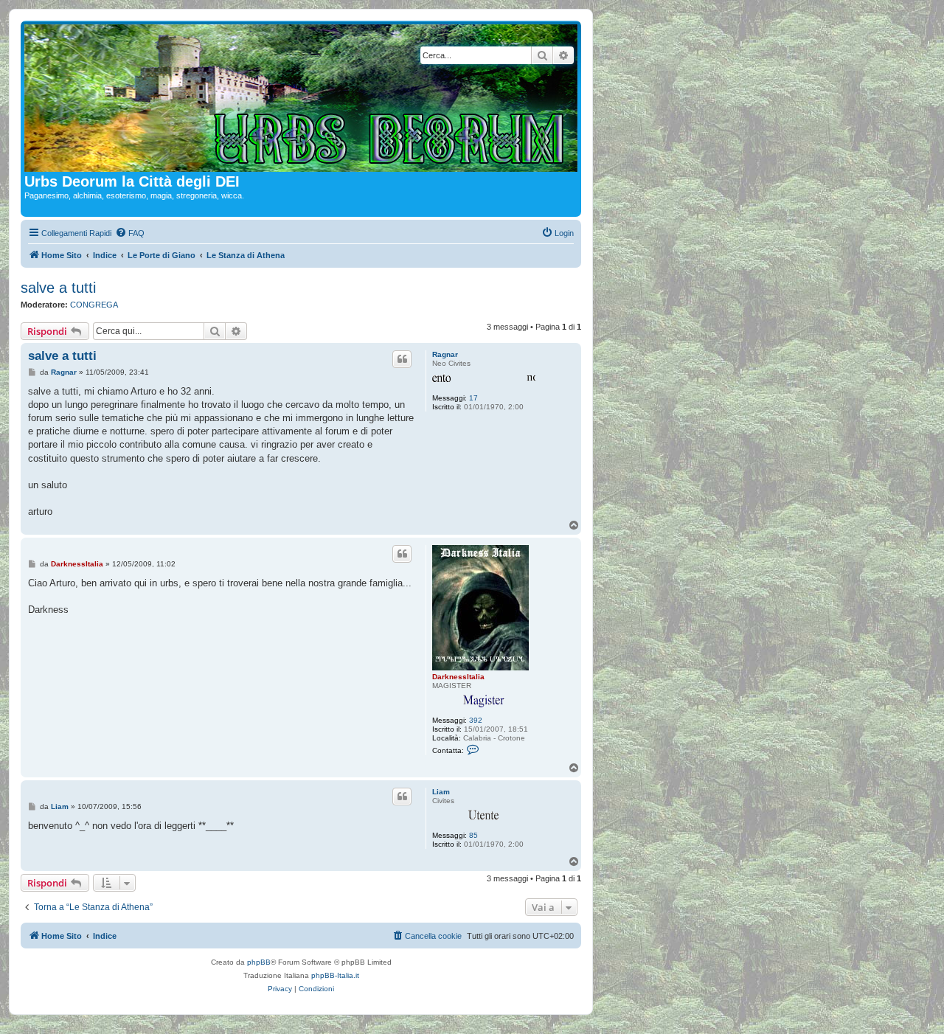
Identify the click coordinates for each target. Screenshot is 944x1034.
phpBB (259, 962)
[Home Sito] (300, 98)
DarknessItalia (458, 677)
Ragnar (445, 354)
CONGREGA (94, 304)
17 (473, 398)
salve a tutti (58, 288)
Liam (441, 792)
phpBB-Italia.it (335, 975)
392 (475, 720)
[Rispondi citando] (402, 359)
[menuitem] (130, 233)
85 (473, 835)
